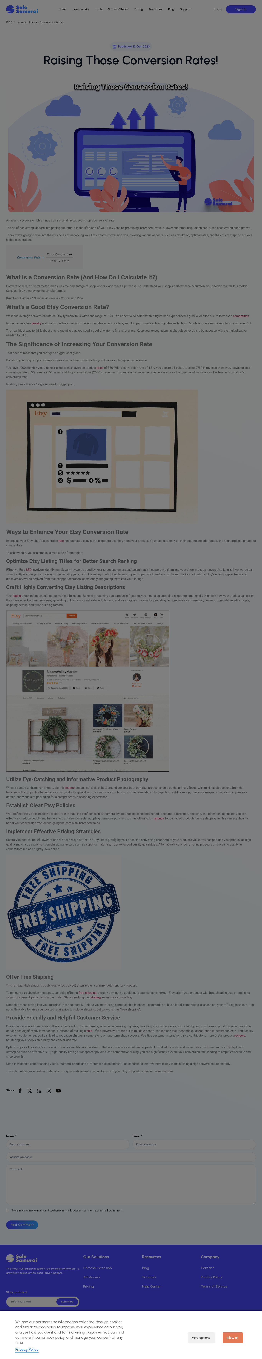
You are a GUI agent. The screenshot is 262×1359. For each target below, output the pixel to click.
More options (200, 1337)
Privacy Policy (27, 1349)
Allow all (232, 1337)
